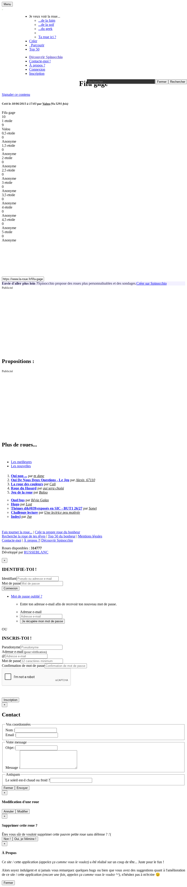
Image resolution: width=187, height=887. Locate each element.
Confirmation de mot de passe (23, 666)
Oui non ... (19, 476)
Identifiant (9, 578)
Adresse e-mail (24, 652)
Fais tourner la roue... (17, 532)
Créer (33, 41)
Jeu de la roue (22, 492)
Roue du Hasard (23, 488)
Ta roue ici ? (47, 37)
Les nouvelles (21, 466)
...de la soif (46, 25)
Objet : (10, 748)
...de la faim (46, 20)
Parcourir (36, 45)
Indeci (16, 516)
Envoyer (22, 788)
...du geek (45, 29)
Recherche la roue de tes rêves (23, 536)
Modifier (22, 811)
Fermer (8, 788)
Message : (12, 767)
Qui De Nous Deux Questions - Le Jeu (40, 480)
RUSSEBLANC (36, 552)
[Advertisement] (93, 322)
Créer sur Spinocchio (151, 283)
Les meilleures (21, 462)
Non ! (7, 839)
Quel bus (18, 500)
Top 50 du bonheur (61, 536)
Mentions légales (90, 536)
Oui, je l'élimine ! (25, 839)
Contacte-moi (11, 540)
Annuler (9, 811)
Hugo (15, 504)
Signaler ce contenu (16, 94)
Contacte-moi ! (40, 61)
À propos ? (37, 65)
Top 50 (34, 49)
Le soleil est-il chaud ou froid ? (27, 780)
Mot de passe (11, 583)
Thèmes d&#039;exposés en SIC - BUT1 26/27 (46, 508)
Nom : (10, 730)
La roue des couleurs (27, 484)
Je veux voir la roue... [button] (44, 16)
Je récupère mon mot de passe (42, 621)
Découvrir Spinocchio (46, 57)
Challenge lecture (24, 512)
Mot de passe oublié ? (26, 596)
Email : (10, 735)
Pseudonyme (11, 647)
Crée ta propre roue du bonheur (57, 532)
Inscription (36, 73)
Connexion (37, 69)
